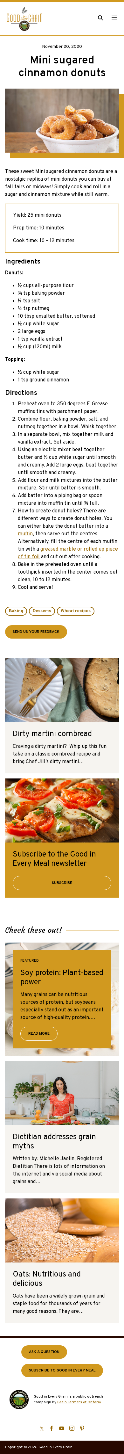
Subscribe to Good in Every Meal (62, 1370)
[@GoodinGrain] (42, 1428)
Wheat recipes (76, 611)
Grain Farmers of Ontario (79, 1402)
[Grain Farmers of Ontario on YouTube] (61, 1428)
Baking (16, 611)
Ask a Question (44, 1352)
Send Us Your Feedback (36, 631)
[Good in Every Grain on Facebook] (51, 1428)
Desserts (42, 611)
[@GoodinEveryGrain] (71, 1428)
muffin (25, 534)
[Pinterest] (82, 1428)
